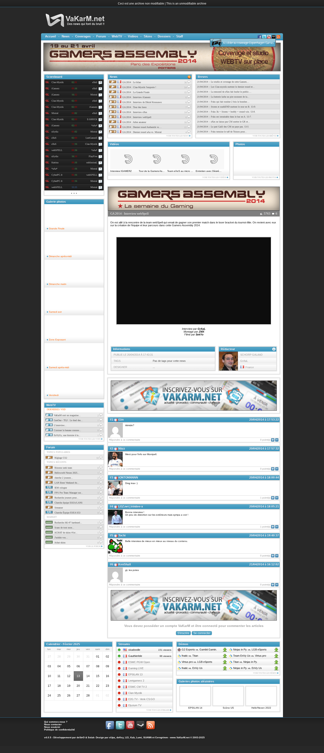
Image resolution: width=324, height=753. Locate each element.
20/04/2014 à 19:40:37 (264, 535)
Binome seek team (63, 467)
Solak (91, 737)
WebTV (117, 36)
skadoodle (134, 649)
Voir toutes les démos (265, 673)
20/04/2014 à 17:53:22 (264, 419)
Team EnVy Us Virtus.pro (249, 655)
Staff (179, 36)
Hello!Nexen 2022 (261, 707)
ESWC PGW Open (139, 662)
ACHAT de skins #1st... (66, 532)
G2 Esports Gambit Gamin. (199, 649)
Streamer (58, 507)
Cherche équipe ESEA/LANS (68, 502)
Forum (101, 36)
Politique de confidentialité (59, 729)
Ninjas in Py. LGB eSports (249, 649)
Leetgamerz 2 (136, 680)
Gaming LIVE (135, 668)
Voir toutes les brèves (265, 136)
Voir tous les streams (158, 710)
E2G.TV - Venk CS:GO (141, 699)
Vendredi (53, 395)
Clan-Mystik (135, 693)
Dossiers (164, 36)
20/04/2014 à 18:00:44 (264, 477)
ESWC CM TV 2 (137, 686)
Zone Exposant (57, 339)
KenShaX (124, 564)
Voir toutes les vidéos (214, 177)
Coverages (83, 36)
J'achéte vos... (61, 537)
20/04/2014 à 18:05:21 (264, 506)
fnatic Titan (189, 655)
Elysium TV (134, 705)
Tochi (121, 535)
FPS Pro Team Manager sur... (68, 492)
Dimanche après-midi (60, 256)
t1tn (121, 419)
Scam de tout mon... (64, 527)
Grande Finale (56, 228)
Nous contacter (53, 724)
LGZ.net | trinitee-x (130, 506)
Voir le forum (93, 546)
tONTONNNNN (128, 477)
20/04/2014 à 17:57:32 (264, 448)
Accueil (50, 36)
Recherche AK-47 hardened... (68, 522)
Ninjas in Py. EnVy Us (247, 668)
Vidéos (133, 36)
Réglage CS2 (60, 458)
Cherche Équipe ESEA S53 (67, 512)
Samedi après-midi (58, 367)
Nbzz (121, 448)
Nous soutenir (52, 727)
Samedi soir (55, 312)
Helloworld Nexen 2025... (66, 472)
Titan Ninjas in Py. (244, 661)
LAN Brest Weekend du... (66, 482)
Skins (148, 36)
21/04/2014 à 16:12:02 (264, 564)
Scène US (228, 707)
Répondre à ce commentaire (124, 439)
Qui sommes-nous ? (55, 721)
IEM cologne (60, 487)
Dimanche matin (57, 284)
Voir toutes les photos (264, 177)
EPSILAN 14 (195, 707)
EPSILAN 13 (135, 674)
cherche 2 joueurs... (63, 477)
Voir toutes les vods (90, 439)
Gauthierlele (135, 655)
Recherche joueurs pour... (66, 497)
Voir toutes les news (177, 136)
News (65, 36)
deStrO (81, 737)
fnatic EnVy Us (192, 668)
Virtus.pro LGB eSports (196, 661)
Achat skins (59, 542)
